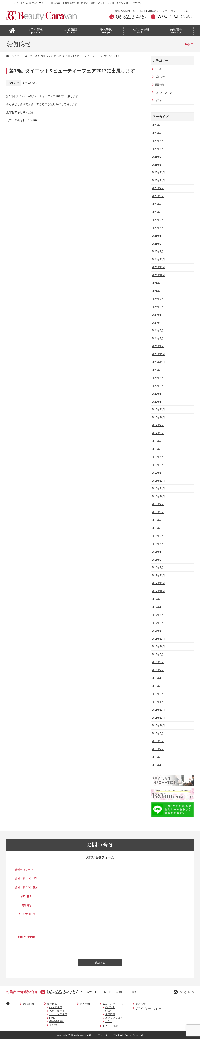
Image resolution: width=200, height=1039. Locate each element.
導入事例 (85, 1003)
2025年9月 (158, 188)
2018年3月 (158, 551)
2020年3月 (158, 401)
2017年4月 (158, 607)
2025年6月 (158, 212)
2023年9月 (158, 370)
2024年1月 (158, 346)
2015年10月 (158, 725)
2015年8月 (158, 741)
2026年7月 (158, 133)
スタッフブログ (163, 92)
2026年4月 (158, 140)
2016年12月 (158, 638)
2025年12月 (158, 172)
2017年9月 (158, 599)
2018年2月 (158, 559)
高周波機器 (55, 1007)
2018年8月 (158, 512)
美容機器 (52, 1003)
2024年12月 (158, 259)
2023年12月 (158, 354)
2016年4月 (158, 678)
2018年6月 (158, 528)
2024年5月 (158, 314)
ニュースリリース (27, 55)
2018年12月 (158, 480)
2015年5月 (158, 757)
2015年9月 (158, 733)
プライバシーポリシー (148, 1008)
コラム (158, 100)
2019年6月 (158, 449)
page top (187, 991)
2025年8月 (158, 196)
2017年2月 (158, 622)
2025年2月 (158, 243)
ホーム (10, 55)
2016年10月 (158, 646)
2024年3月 (158, 330)
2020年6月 (158, 385)
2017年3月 (158, 614)
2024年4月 (158, 322)
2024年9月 (158, 283)
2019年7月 (158, 441)
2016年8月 (158, 662)
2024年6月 (158, 306)
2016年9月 (158, 654)
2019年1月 (158, 472)
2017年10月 (158, 591)
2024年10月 (158, 275)
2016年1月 (158, 701)
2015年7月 (158, 749)
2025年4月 (158, 227)
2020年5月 (158, 393)
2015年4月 (158, 765)
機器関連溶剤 (56, 1021)
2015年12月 (158, 709)
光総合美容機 (56, 1010)
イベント (159, 68)
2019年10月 (158, 417)
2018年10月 (158, 496)
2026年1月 (158, 164)
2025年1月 (158, 251)
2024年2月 (158, 338)
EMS (52, 1017)
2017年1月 (158, 630)
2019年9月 (158, 425)
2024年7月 (158, 298)
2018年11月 (158, 488)
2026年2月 (158, 156)
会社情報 (141, 1003)
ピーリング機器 (58, 1014)
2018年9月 (158, 504)
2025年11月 (158, 180)
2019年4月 (158, 456)
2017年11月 (158, 583)
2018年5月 (158, 535)
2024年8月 (158, 291)
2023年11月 (158, 362)
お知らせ (45, 55)
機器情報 (159, 84)
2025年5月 (158, 219)
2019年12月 (158, 409)
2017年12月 (158, 575)
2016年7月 (158, 670)
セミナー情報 (110, 1026)
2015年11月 (158, 717)
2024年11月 (158, 267)
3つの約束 (28, 1003)
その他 (53, 1024)
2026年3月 (158, 148)
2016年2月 (158, 693)
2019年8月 (158, 433)
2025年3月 (158, 235)
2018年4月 (158, 543)
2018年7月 (158, 520)
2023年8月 (158, 377)
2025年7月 (158, 204)
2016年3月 (158, 686)
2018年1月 (158, 567)
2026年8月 (158, 125)
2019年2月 (158, 464)
